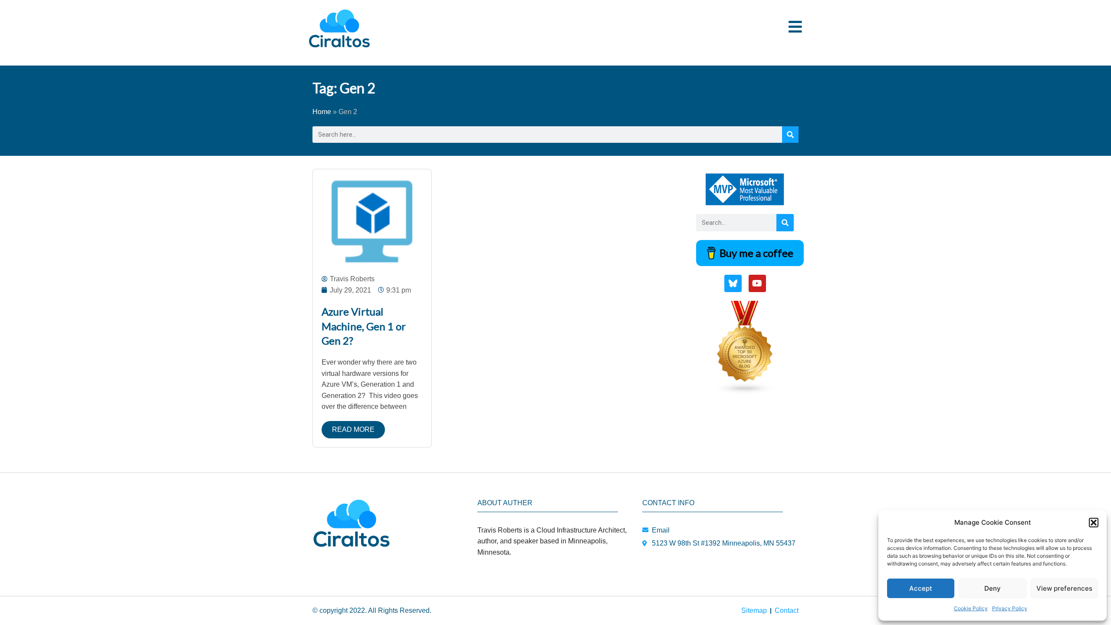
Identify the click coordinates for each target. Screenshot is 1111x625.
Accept (920, 588)
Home (321, 111)
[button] (1093, 522)
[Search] (790, 134)
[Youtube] (757, 283)
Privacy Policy (1009, 608)
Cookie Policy (971, 608)
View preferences (1064, 588)
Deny (992, 588)
